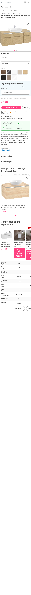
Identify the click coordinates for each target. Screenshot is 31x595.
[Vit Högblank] (14, 77)
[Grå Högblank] (9, 72)
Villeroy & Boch (5, 150)
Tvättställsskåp (16, 11)
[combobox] (15, 58)
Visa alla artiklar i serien (21, 174)
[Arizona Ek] (3, 72)
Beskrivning (6, 156)
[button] (15, 53)
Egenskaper (6, 161)
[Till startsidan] (6, 2)
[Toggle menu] (29, 2)
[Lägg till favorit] (27, 23)
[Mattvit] (14, 72)
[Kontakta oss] (21, 2)
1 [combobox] (25, 107)
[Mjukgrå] (19, 72)
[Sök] (2, 7)
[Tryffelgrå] (9, 77)
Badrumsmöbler (7, 11)
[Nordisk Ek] (25, 72)
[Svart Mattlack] (3, 77)
